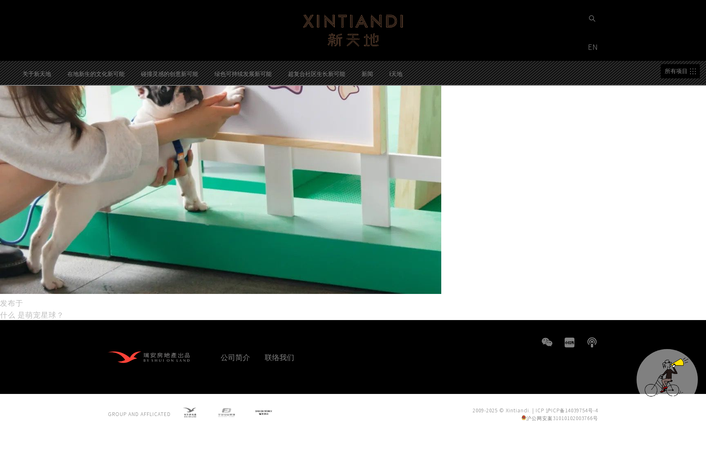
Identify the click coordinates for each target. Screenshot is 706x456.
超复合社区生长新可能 (316, 73)
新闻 (367, 73)
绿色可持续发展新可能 (243, 73)
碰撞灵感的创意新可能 (169, 73)
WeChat (547, 342)
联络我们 (279, 356)
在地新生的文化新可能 (96, 73)
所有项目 (676, 71)
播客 (592, 342)
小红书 (569, 342)
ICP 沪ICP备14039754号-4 (567, 410)
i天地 (395, 73)
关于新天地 (36, 73)
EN (594, 46)
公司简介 (235, 356)
